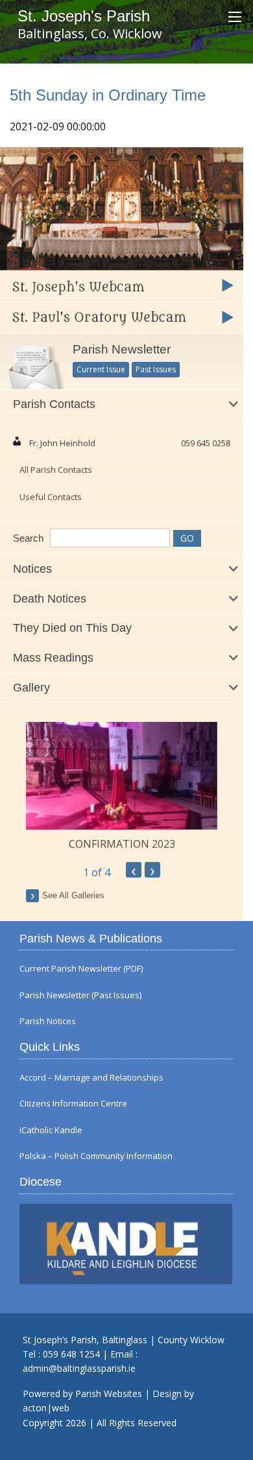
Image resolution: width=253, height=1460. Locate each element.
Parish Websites (108, 1393)
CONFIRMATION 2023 (122, 844)
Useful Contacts (50, 497)
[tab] (121, 405)
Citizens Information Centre (73, 1103)
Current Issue (101, 369)
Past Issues (156, 369)
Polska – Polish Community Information (96, 1156)
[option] (121, 787)
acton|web (46, 1408)
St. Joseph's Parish (84, 16)
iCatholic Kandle (50, 1130)
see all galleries (73, 895)
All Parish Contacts (55, 469)
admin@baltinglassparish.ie (79, 1368)
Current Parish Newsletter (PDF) (81, 968)
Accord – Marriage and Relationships (91, 1077)
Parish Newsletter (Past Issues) (80, 995)
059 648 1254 (71, 1354)
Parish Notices (47, 1021)
